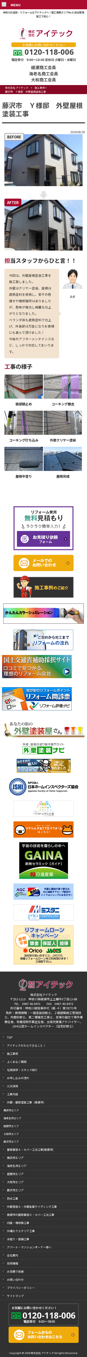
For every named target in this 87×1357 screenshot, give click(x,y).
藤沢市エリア (15, 1190)
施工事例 (40, 87)
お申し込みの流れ (18, 1078)
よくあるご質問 (16, 1062)
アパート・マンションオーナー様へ (29, 1247)
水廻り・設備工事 (18, 1239)
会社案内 (12, 1255)
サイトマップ (15, 1296)
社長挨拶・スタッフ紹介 (22, 1070)
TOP (10, 1037)
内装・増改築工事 (18, 1223)
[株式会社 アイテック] (44, 38)
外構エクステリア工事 (21, 1231)
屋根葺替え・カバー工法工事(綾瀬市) (30, 1149)
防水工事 (12, 1198)
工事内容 (12, 1094)
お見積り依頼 (15, 1271)
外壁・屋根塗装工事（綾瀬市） (26, 1102)
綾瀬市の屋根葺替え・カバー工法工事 (30, 1215)
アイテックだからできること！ (26, 1045)
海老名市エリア (16, 1166)
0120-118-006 (49, 52)
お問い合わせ (15, 1279)
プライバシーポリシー (21, 1288)
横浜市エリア (15, 1158)
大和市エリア (15, 1182)
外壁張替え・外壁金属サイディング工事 (32, 1206)
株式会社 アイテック (16, 87)
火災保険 (12, 1086)
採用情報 (12, 1263)
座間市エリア (15, 1174)
